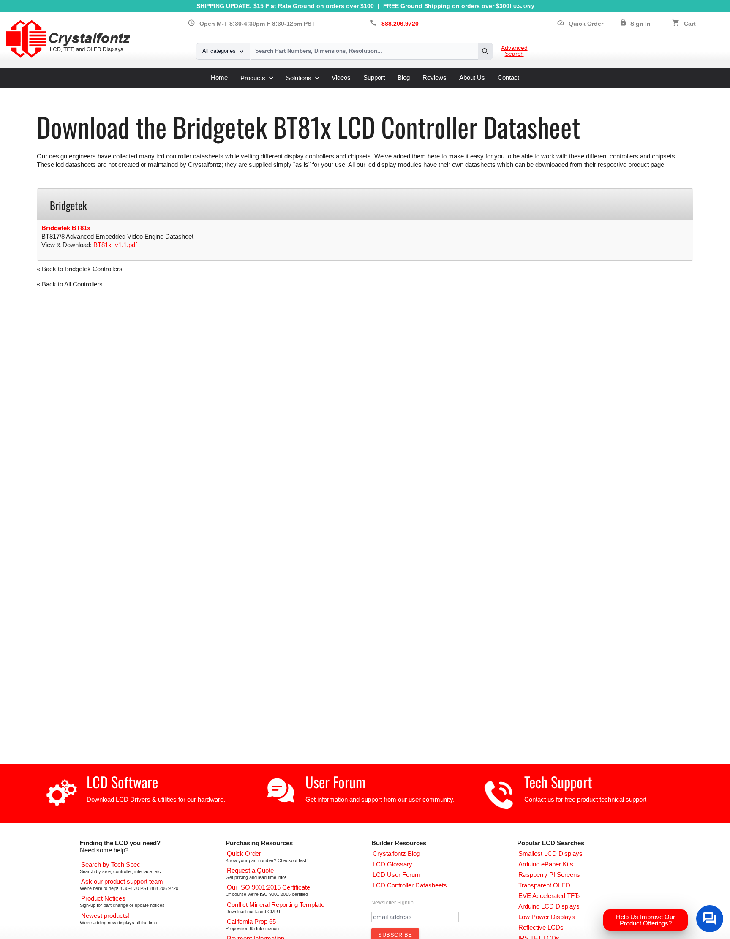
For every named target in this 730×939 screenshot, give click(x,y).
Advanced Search (514, 51)
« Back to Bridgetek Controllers (80, 268)
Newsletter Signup (392, 903)
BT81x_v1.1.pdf (115, 244)
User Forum (335, 781)
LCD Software (122, 781)
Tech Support (558, 781)
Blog (404, 77)
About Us (472, 77)
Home (219, 77)
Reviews (434, 77)
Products (252, 78)
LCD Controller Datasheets (126, 91)
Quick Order (580, 24)
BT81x (212, 91)
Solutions (298, 78)
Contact (508, 77)
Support (374, 77)
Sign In (640, 24)
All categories (219, 51)
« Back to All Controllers (70, 284)
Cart (690, 24)
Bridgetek (183, 91)
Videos (341, 77)
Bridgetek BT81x (65, 227)
